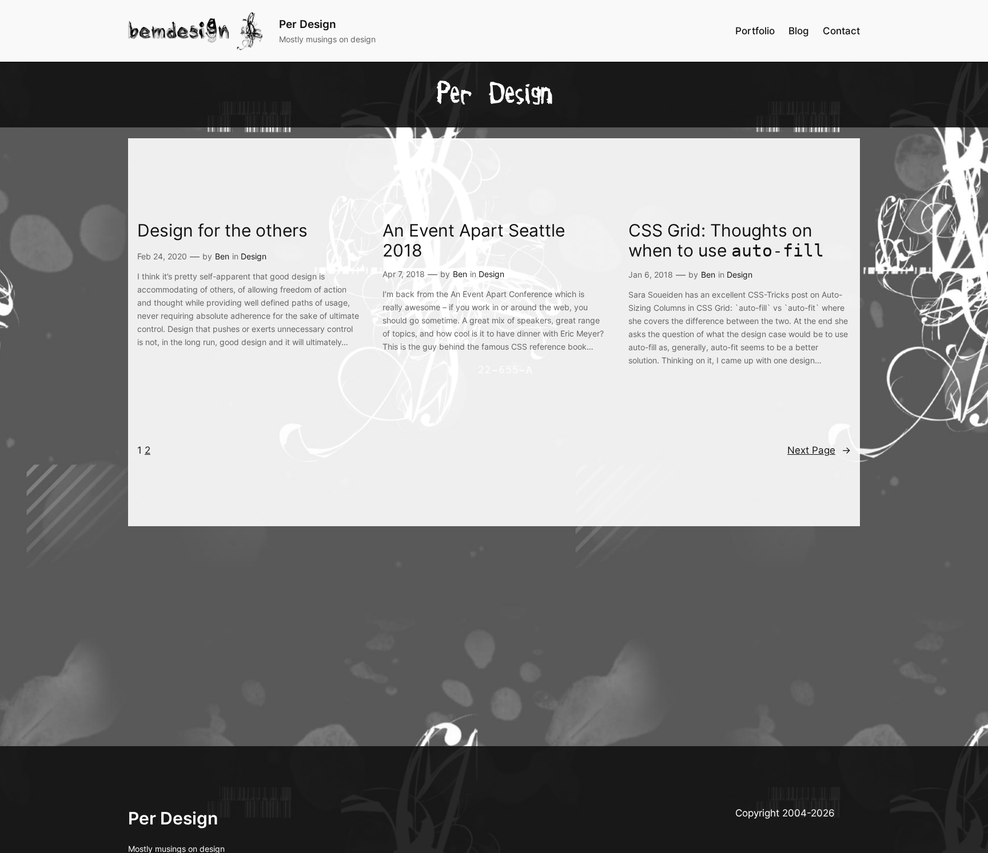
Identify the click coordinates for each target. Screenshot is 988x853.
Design (253, 256)
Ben (222, 256)
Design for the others (222, 231)
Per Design (307, 24)
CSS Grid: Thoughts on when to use (726, 241)
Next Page (819, 450)
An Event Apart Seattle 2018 (474, 241)
